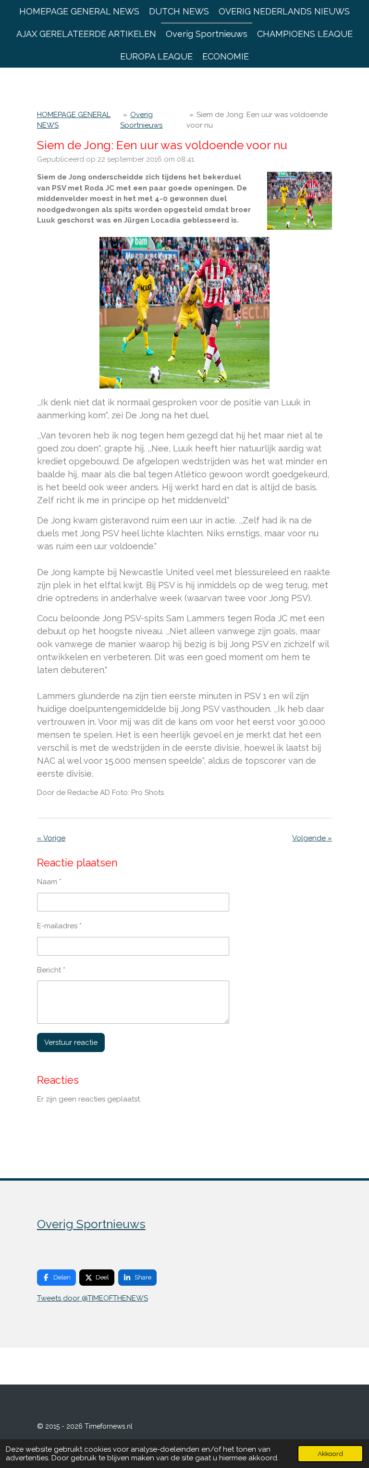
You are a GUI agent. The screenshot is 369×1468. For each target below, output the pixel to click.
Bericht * (51, 970)
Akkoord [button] (330, 1453)
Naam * (49, 881)
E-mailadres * (59, 926)
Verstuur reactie (71, 1042)
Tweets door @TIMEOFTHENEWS (92, 1298)
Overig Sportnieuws (91, 1224)
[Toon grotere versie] (299, 201)
